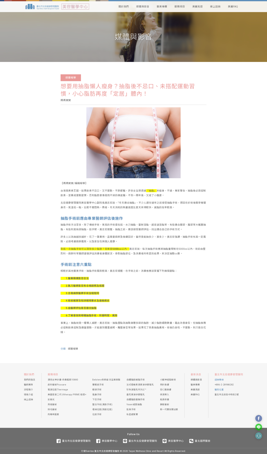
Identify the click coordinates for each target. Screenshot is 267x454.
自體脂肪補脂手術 (136, 379)
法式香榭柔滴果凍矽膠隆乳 (140, 384)
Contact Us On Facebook (258, 418)
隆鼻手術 (97, 394)
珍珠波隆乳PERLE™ (136, 389)
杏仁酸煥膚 (166, 389)
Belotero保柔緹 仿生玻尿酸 (106, 379)
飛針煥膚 (164, 384)
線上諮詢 (215, 6)
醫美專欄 (162, 6)
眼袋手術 (97, 389)
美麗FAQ (233, 6)
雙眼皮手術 (98, 384)
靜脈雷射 (164, 404)
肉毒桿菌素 (53, 414)
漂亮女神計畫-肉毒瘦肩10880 (63, 379)
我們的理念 (29, 379)
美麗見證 (197, 6)
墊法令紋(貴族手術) (102, 404)
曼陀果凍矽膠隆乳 (136, 394)
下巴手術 (97, 399)
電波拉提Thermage (58, 389)
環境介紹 (28, 394)
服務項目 (179, 6)
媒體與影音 (142, 6)
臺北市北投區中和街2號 (227, 394)
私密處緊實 (132, 414)
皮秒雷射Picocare (57, 384)
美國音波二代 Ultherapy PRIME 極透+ (67, 394)
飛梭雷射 (52, 404)
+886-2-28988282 (224, 384)
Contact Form (258, 435)
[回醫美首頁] (75, 6)
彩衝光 (51, 399)
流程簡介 (28, 389)
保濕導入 (164, 394)
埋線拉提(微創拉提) (102, 409)
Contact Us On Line (258, 427)
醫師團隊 (28, 384)
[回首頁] (42, 6)
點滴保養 (164, 399)
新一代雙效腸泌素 (169, 409)
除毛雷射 (52, 409)
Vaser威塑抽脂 (134, 404)
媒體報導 (71, 77)
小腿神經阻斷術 (168, 379)
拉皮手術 (97, 414)
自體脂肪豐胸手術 (136, 399)
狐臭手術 (131, 409)
